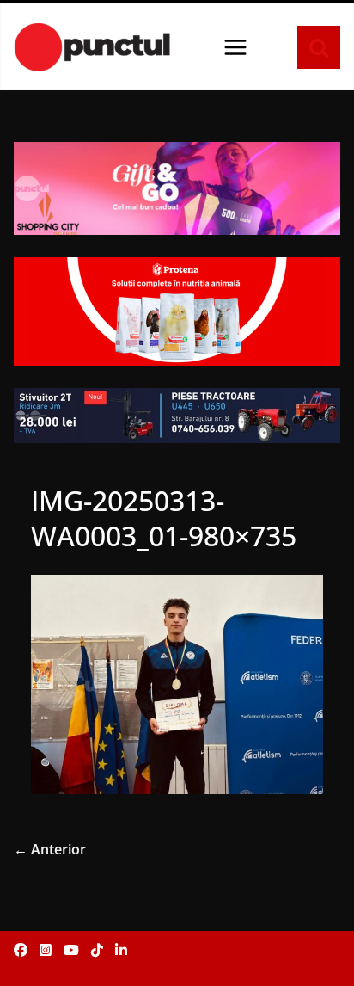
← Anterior (50, 849)
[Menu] (235, 47)
